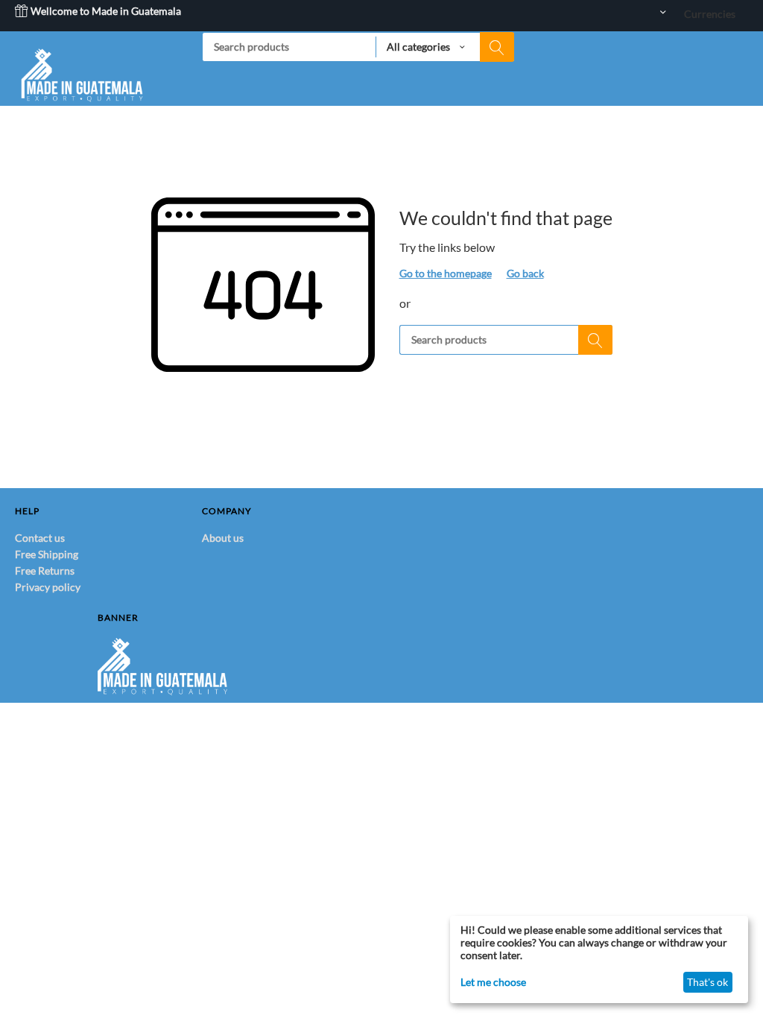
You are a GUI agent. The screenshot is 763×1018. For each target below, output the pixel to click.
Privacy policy (47, 587)
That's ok (707, 982)
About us (223, 537)
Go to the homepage (445, 273)
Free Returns (45, 570)
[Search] (497, 47)
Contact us (40, 537)
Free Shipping (46, 554)
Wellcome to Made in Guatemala (104, 10)
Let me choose (493, 982)
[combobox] (358, 47)
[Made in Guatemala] (82, 73)
